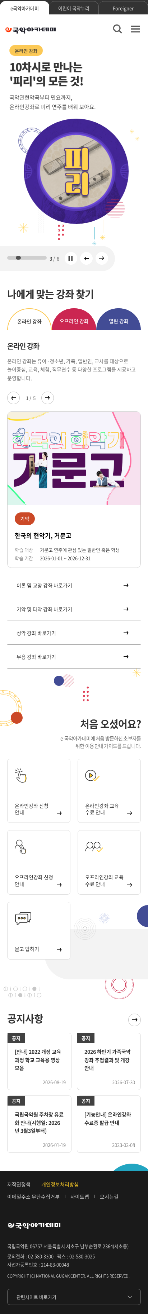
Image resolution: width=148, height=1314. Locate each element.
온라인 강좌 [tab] (29, 321)
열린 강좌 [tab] (119, 321)
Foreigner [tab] (123, 8)
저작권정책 (19, 1184)
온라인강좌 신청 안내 (31, 809)
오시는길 (109, 1196)
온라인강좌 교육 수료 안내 (102, 809)
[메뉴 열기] (135, 29)
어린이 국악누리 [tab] (73, 8)
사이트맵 (79, 1196)
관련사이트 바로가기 (36, 1296)
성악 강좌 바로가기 (36, 632)
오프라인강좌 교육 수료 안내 (104, 880)
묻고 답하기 (27, 948)
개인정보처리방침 (60, 1184)
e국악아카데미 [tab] (24, 8)
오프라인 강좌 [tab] (74, 321)
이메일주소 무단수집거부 (33, 1196)
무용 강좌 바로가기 (36, 656)
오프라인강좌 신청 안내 (34, 880)
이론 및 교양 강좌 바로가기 (44, 585)
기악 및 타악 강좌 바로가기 (44, 609)
